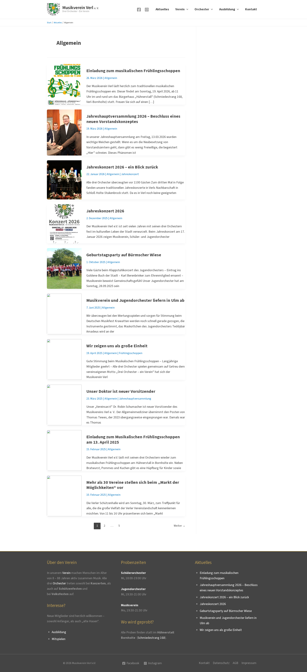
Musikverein (129, 605)
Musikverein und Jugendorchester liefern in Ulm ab (135, 300)
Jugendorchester (133, 589)
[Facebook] (139, 9)
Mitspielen (58, 639)
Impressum (248, 663)
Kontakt (251, 9)
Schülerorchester (133, 573)
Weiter (179, 526)
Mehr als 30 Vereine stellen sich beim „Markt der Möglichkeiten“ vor (132, 485)
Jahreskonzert (130, 174)
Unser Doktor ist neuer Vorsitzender (120, 391)
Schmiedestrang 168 (151, 638)
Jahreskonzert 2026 (105, 211)
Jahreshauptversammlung (135, 399)
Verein (180, 9)
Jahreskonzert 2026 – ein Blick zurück (122, 167)
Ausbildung (227, 9)
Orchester (202, 9)
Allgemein (110, 78)
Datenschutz (221, 663)
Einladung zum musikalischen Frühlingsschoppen (133, 71)
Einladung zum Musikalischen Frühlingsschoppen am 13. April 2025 (133, 439)
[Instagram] (147, 9)
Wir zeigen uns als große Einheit (116, 346)
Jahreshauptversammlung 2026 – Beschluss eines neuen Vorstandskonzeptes (133, 119)
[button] (186, 9)
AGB (235, 663)
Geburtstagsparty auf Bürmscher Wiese (123, 255)
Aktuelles (162, 9)
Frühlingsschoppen (130, 353)
